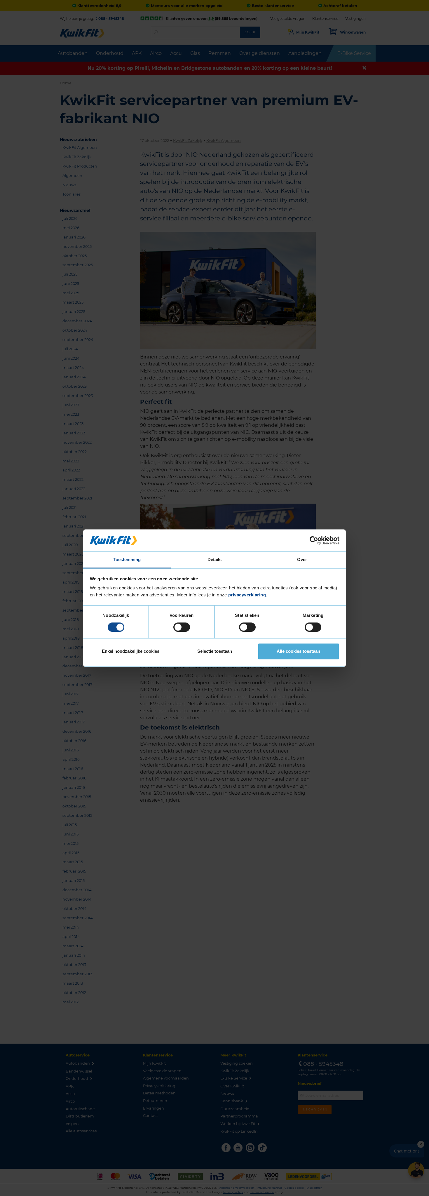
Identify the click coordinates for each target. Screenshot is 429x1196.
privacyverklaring (247, 595)
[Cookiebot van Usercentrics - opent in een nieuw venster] (313, 540)
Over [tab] (302, 559)
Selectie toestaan (214, 651)
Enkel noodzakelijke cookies (130, 651)
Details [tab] (214, 559)
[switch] (181, 627)
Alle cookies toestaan (298, 651)
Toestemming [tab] (127, 559)
